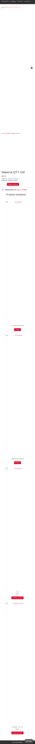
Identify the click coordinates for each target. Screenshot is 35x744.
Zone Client (26, 1)
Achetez (17, 329)
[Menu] (31, 68)
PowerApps (13, 1)
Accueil (3, 133)
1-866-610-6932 (5, 1)
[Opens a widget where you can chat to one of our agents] (28, 741)
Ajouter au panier (13, 184)
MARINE (8, 133)
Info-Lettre (20, 1)
